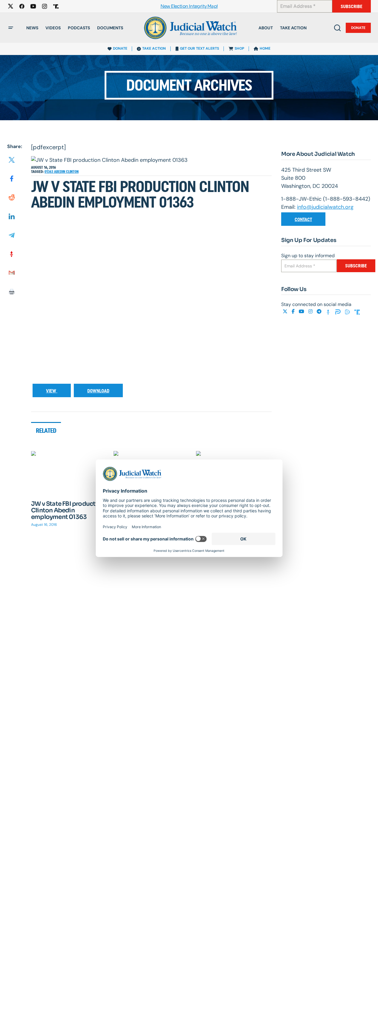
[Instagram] (311, 312)
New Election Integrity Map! (189, 6)
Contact (303, 219)
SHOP (239, 48)
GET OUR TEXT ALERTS (199, 48)
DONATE (120, 48)
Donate (358, 27)
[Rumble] (348, 312)
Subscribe (351, 6)
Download (98, 391)
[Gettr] (329, 312)
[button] (10, 27)
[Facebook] (293, 312)
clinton (72, 172)
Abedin (60, 172)
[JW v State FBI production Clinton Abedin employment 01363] (69, 472)
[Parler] (338, 312)
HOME (265, 48)
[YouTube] (302, 312)
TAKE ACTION (154, 48)
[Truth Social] (357, 312)
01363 (49, 172)
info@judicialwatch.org (325, 207)
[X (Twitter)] (285, 312)
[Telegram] (319, 312)
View (51, 391)
